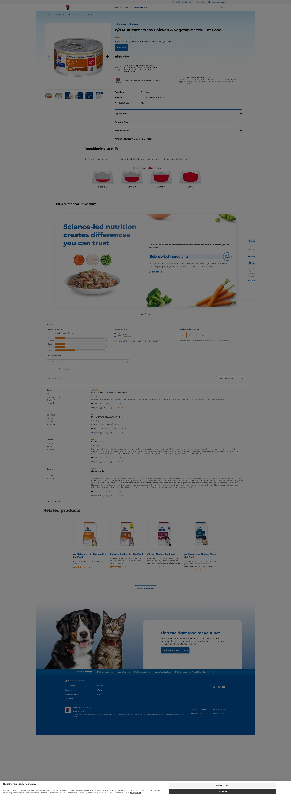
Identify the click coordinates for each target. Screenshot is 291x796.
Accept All (222, 791)
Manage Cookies (222, 785)
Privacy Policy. (135, 793)
